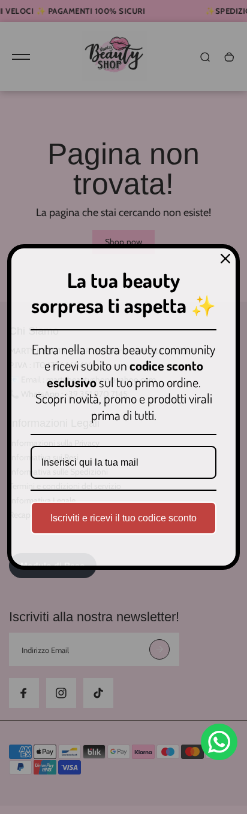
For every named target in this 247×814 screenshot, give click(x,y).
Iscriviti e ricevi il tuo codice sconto (123, 518)
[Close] (225, 258)
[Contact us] (219, 742)
